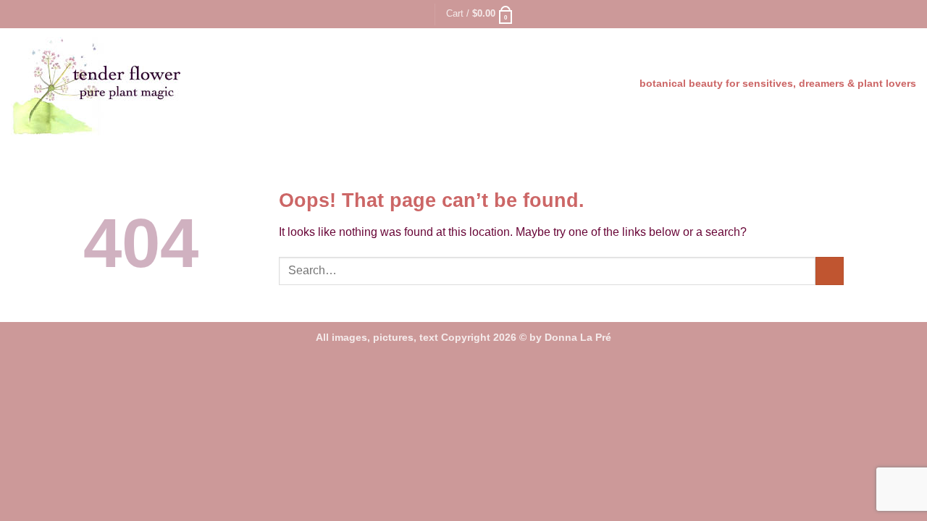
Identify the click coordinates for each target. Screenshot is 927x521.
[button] (19, 14)
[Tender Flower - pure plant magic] (129, 86)
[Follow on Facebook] (895, 14)
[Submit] (829, 271)
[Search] (418, 14)
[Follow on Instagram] (909, 14)
